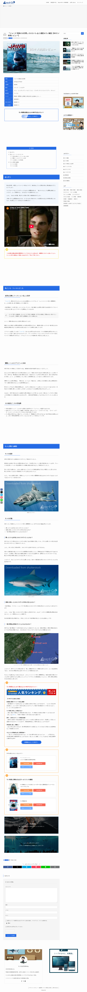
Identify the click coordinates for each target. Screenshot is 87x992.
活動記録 (67, 175)
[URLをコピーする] (55, 867)
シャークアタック (75, 194)
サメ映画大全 (23, 801)
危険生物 (79, 196)
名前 (6, 904)
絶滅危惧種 (66, 205)
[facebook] (21, 981)
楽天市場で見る (39, 763)
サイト (6, 915)
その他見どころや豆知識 (18, 160)
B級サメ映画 (72, 189)
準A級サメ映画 (13, 860)
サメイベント (66, 192)
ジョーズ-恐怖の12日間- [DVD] (27, 759)
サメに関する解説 (14, 162)
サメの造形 (15, 164)
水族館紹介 (70, 198)
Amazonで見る (26, 763)
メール (6, 910)
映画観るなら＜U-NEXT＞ (31, 116)
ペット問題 (73, 196)
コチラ (13, 714)
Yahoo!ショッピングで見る (26, 766)
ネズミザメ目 (67, 169)
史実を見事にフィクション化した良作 (21, 156)
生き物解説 (67, 180)
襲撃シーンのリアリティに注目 (19, 158)
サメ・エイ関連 (74, 192)
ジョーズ (7, 301)
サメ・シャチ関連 (67, 194)
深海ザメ (75, 198)
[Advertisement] (43, 17)
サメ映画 (10, 38)
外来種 (65, 198)
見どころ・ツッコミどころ (16, 154)
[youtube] (25, 981)
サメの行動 (15, 165)
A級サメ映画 (66, 189)
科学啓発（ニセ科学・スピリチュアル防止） (72, 203)
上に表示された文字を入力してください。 (14, 926)
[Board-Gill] (9, 2)
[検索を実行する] (82, 33)
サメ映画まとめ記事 (69, 163)
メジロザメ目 (67, 172)
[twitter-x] (23, 981)
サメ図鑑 (67, 158)
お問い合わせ (55, 987)
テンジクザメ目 (68, 166)
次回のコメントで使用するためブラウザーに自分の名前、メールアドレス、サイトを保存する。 (27, 920)
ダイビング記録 (67, 196)
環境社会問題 (67, 177)
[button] (7, 867)
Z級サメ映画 (79, 189)
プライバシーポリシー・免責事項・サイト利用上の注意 (40, 987)
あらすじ (12, 152)
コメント (7, 886)
